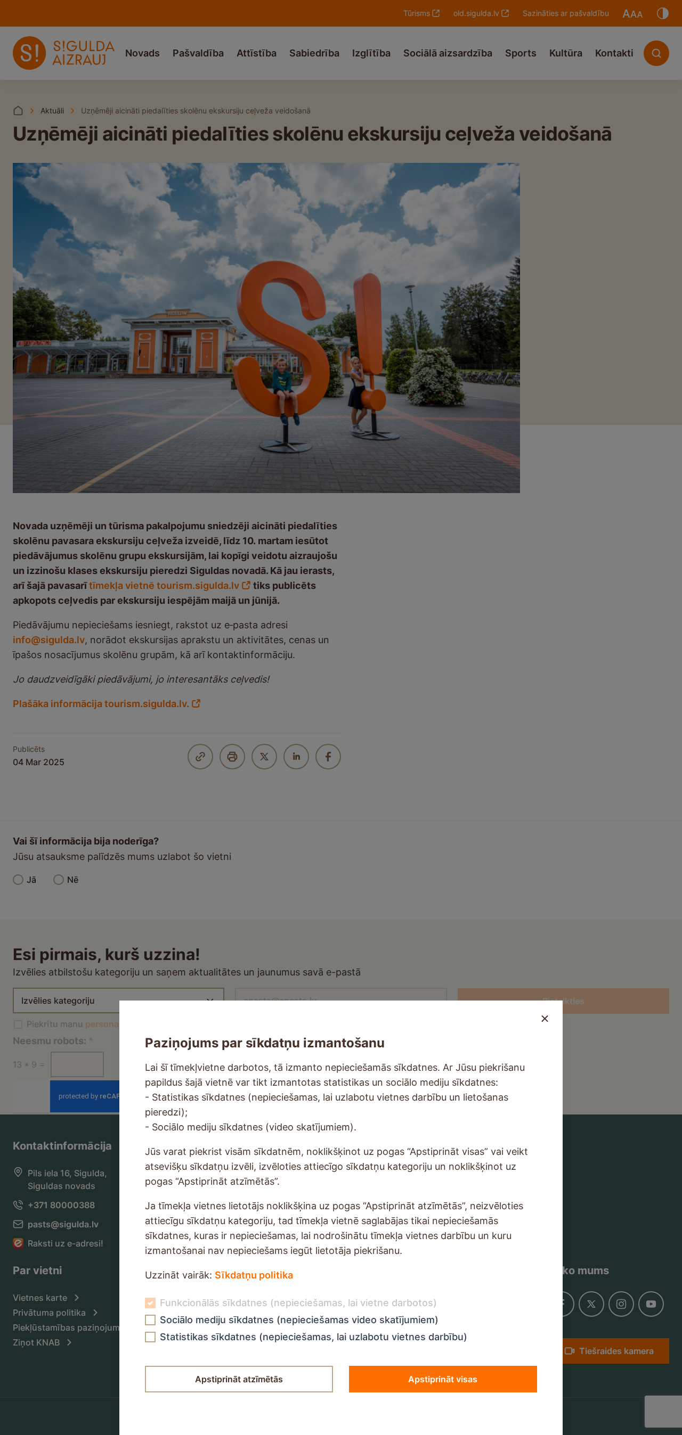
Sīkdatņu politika (254, 1275)
